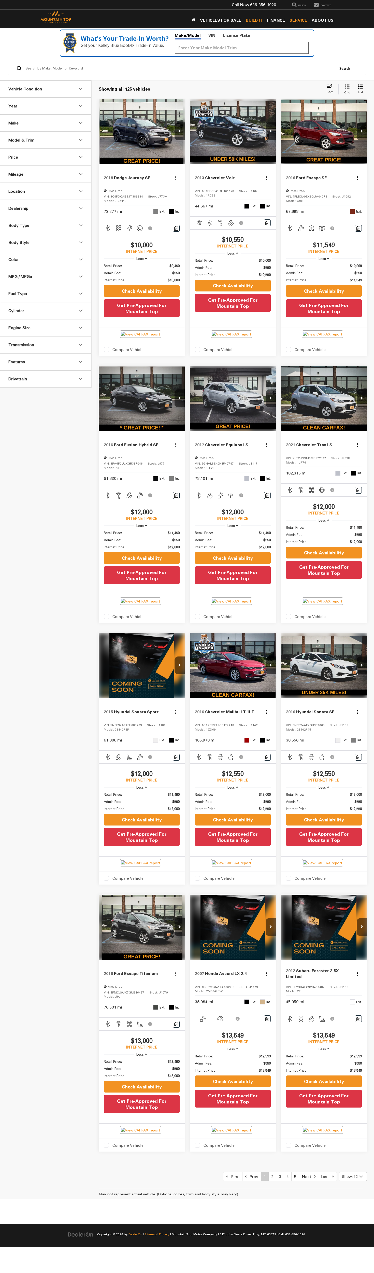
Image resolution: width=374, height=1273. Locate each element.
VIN (211, 35)
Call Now (240, 4)
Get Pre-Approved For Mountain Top (141, 308)
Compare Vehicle (127, 349)
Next (308, 1176)
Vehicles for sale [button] (220, 20)
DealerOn (135, 1234)
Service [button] (298, 20)
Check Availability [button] (142, 291)
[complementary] (358, 1257)
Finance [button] (276, 20)
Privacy (164, 1234)
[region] (142, 273)
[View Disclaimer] (150, 228)
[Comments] (176, 228)
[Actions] (175, 177)
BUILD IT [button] (254, 20)
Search (344, 68)
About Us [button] (323, 20)
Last (326, 1176)
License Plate (236, 35)
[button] (180, 131)
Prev (252, 1176)
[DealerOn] (81, 1234)
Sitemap (151, 1234)
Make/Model (188, 35)
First (234, 1176)
